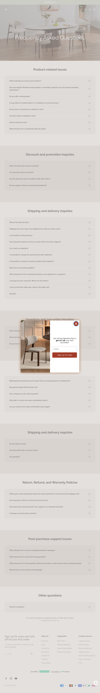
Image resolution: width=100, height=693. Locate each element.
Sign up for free (64, 355)
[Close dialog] (76, 323)
